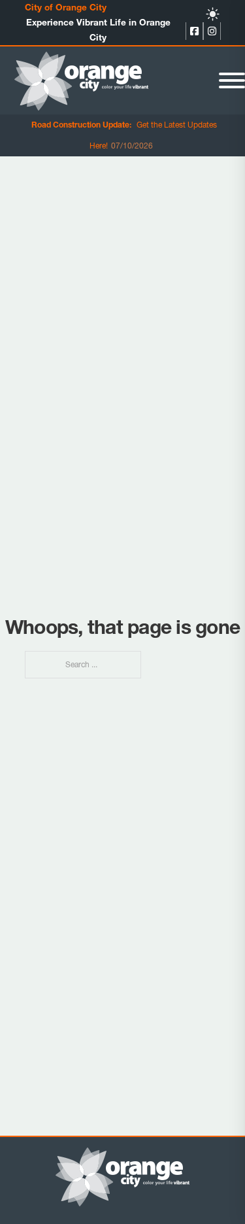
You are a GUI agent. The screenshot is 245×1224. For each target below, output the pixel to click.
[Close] (232, 80)
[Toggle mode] (212, 14)
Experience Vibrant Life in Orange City (98, 30)
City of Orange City (65, 7)
